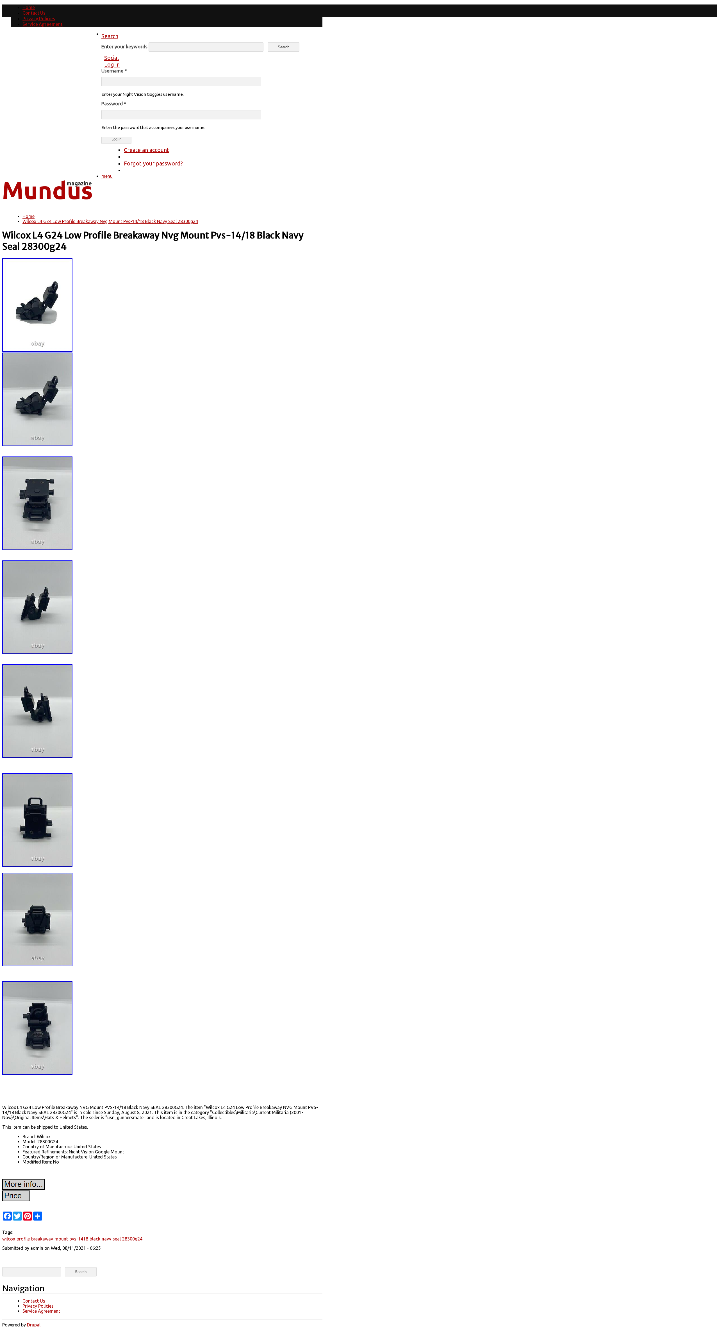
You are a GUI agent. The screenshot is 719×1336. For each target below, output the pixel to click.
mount (61, 1238)
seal (117, 1238)
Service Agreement (42, 24)
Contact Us (33, 13)
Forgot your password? (153, 163)
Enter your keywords (125, 46)
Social (111, 57)
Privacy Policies (38, 18)
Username (114, 70)
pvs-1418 (78, 1238)
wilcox (8, 1238)
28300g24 (132, 1238)
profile (23, 1238)
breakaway (42, 1238)
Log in (112, 64)
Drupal (33, 1324)
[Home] (47, 203)
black (95, 1238)
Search (109, 36)
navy (106, 1238)
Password (113, 103)
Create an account (146, 150)
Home (28, 7)
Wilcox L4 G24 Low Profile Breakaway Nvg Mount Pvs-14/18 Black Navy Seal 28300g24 (110, 221)
